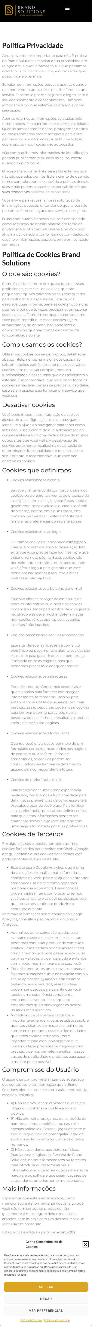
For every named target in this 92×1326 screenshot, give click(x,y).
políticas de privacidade (50, 192)
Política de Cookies (31, 1320)
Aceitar (46, 1287)
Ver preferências (46, 1310)
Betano (49, 1129)
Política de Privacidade (57, 1320)
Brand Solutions (40, 71)
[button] (85, 1244)
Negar (46, 1299)
